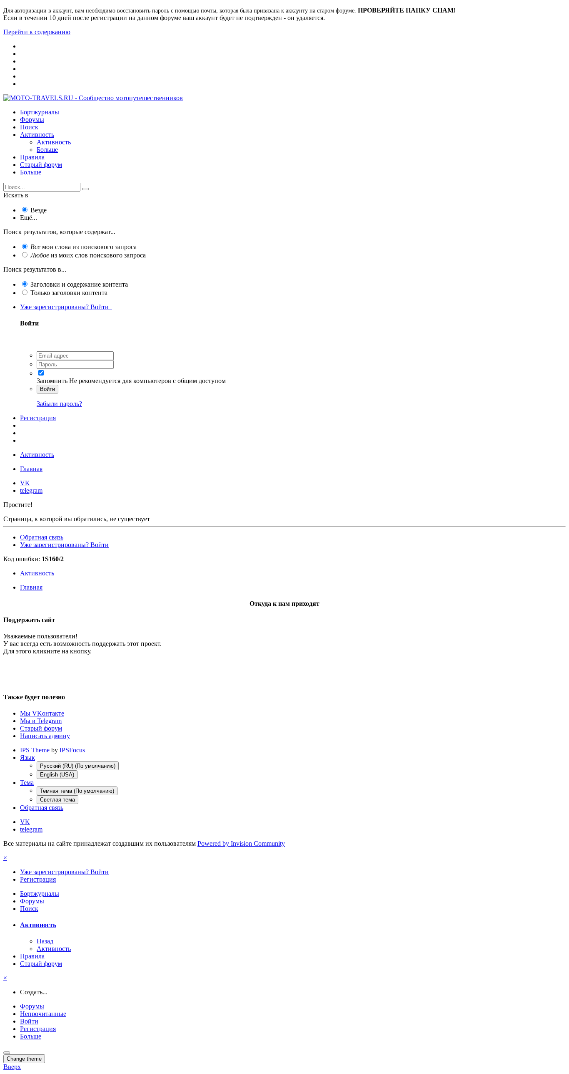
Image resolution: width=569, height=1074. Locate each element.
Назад (45, 941)
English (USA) (57, 774)
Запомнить (52, 380)
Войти (47, 389)
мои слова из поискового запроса (83, 246)
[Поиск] (85, 189)
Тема (27, 782)
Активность (37, 134)
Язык (27, 757)
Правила (32, 157)
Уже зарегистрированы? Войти (66, 306)
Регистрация (38, 417)
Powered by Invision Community (241, 843)
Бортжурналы (39, 112)
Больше (47, 149)
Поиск (29, 127)
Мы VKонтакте (42, 713)
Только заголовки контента (68, 292)
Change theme (24, 1059)
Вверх (12, 1066)
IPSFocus (72, 750)
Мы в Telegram (41, 720)
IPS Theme (35, 750)
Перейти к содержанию (36, 31)
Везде (38, 210)
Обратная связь (41, 537)
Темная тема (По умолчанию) (77, 791)
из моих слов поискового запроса (88, 255)
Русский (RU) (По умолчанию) (77, 766)
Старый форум (41, 164)
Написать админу (45, 735)
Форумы (32, 119)
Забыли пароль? (59, 403)
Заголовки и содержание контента (79, 284)
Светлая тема (57, 800)
